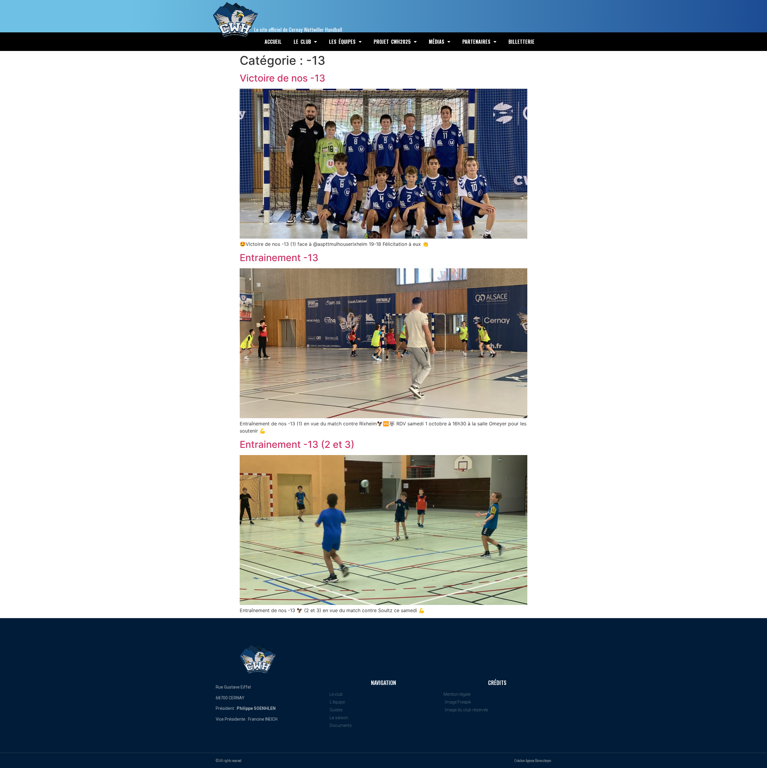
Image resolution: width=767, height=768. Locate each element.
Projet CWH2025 (392, 41)
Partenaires (476, 41)
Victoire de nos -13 (282, 78)
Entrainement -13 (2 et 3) (297, 444)
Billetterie (521, 41)
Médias (436, 41)
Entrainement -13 (279, 257)
